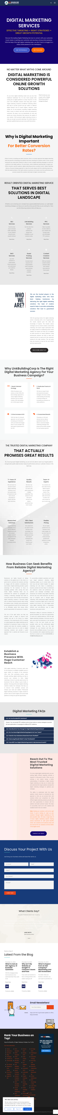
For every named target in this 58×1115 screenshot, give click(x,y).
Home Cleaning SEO (25, 1084)
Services (9, 1053)
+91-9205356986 (47, 634)
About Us (9, 1051)
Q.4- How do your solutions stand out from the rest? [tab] (22, 735)
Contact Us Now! (43, 101)
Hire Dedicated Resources (17, 1095)
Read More (11, 239)
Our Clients (9, 1064)
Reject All (18, 1109)
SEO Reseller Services (17, 1084)
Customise (9, 1109)
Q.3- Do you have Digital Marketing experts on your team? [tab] (24, 732)
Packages (9, 1056)
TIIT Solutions (50, 1112)
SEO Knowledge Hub (33, 1082)
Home (8, 1049)
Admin (12, 991)
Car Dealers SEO (25, 1064)
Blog (8, 1055)
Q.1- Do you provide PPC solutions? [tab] (16, 718)
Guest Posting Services (17, 1072)
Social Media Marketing (17, 1089)
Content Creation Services (17, 1078)
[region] (18, 1104)
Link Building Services (17, 1066)
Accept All (27, 1109)
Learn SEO (33, 1086)
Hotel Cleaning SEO (25, 1089)
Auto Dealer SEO (24, 1058)
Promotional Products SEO (25, 1095)
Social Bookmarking (33, 1072)
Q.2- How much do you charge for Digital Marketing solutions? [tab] (25, 729)
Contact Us (9, 1058)
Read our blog (8, 951)
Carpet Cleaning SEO (25, 1078)
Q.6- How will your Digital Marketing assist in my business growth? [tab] (26, 742)
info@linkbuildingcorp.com (36, 636)
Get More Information (9, 1045)
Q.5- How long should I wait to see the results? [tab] (20, 739)
